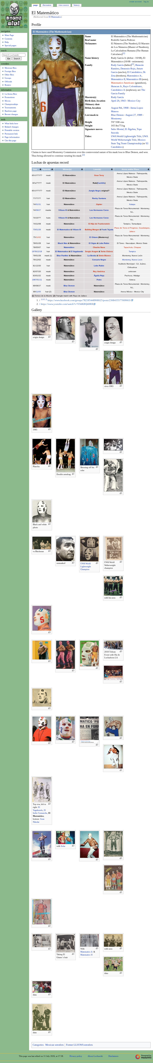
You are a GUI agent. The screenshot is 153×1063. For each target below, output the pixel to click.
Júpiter (99, 204)
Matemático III (133, 79)
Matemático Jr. (134, 75)
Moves (7, 101)
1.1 (45, 299)
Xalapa (132, 204)
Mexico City (134, 100)
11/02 (38, 237)
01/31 (38, 204)
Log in (146, 1)
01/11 (39, 280)
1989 (139, 115)
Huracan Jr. (116, 86)
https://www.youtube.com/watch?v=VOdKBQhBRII (67, 304)
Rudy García (117, 65)
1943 (123, 100)
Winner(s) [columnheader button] (67, 169)
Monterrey (116, 118)
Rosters (8, 85)
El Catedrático (134, 72)
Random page (11, 111)
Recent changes (11, 114)
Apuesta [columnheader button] (46, 169)
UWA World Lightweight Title (126, 136)
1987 (34, 280)
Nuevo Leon (137, 260)
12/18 (39, 251)
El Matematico (55, 17)
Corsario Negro (99, 260)
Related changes (11, 127)
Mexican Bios (10, 68)
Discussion (47, 5)
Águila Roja (99, 276)
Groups (8, 78)
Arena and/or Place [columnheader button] (130, 169)
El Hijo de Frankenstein (99, 224)
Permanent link (11, 134)
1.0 (42, 299)
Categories (38, 1045)
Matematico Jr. (86, 952)
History (77, 5)
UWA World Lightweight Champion (85, 566)
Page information (12, 137)
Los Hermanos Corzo (99, 210)
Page (35, 5)
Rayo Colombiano (132, 86)
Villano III (62, 210)
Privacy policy (76, 1056)
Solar (63, 846)
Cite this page (10, 140)
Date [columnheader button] (35, 169)
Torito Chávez (107, 251)
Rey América (99, 271)
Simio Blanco (105, 256)
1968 (126, 108)
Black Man (62, 243)
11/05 (38, 292)
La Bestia (92, 256)
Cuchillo (101, 183)
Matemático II (118, 79)
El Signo (92, 243)
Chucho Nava (99, 247)
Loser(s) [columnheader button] (97, 169)
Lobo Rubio (104, 243)
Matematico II (86, 955)
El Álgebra (130, 129)
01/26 (38, 230)
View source (64, 5)
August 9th (116, 108)
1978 (34, 251)
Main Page (9, 35)
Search (4, 51)
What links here (11, 123)
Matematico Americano (123, 83)
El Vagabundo (77, 251)
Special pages (10, 45)
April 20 (115, 100)
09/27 (38, 210)
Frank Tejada (107, 230)
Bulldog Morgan (92, 230)
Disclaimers (113, 1056)
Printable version (12, 130)
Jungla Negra (95, 191)
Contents (8, 39)
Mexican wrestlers (54, 1045)
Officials (8, 81)
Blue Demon (117, 115)
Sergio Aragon (91, 251)
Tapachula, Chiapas (132, 247)
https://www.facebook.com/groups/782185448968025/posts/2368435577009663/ (89, 300)
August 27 (130, 115)
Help (7, 42)
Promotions (10, 97)
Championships (11, 104)
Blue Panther (62, 256)
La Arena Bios (11, 94)
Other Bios (9, 74)
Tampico (132, 251)
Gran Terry (99, 175)
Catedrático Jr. (118, 90)
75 (34, 230)
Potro (99, 280)
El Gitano (93, 237)
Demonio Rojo (128, 68)
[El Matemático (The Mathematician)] (58, 80)
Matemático (69, 247)
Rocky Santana (99, 198)
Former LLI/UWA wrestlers (79, 1045)
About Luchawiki (95, 1056)
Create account (135, 1)
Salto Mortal (117, 129)
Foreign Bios (10, 71)
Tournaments (10, 107)
